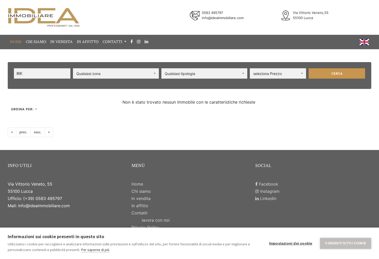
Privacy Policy (145, 227)
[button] (116, 73)
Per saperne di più (95, 249)
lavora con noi (156, 220)
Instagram (269, 191)
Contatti (139, 212)
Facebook (268, 184)
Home (16, 42)
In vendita (61, 42)
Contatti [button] (113, 42)
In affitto (87, 42)
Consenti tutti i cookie (345, 243)
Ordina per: (23, 109)
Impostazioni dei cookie (290, 243)
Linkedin (267, 198)
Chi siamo (36, 42)
